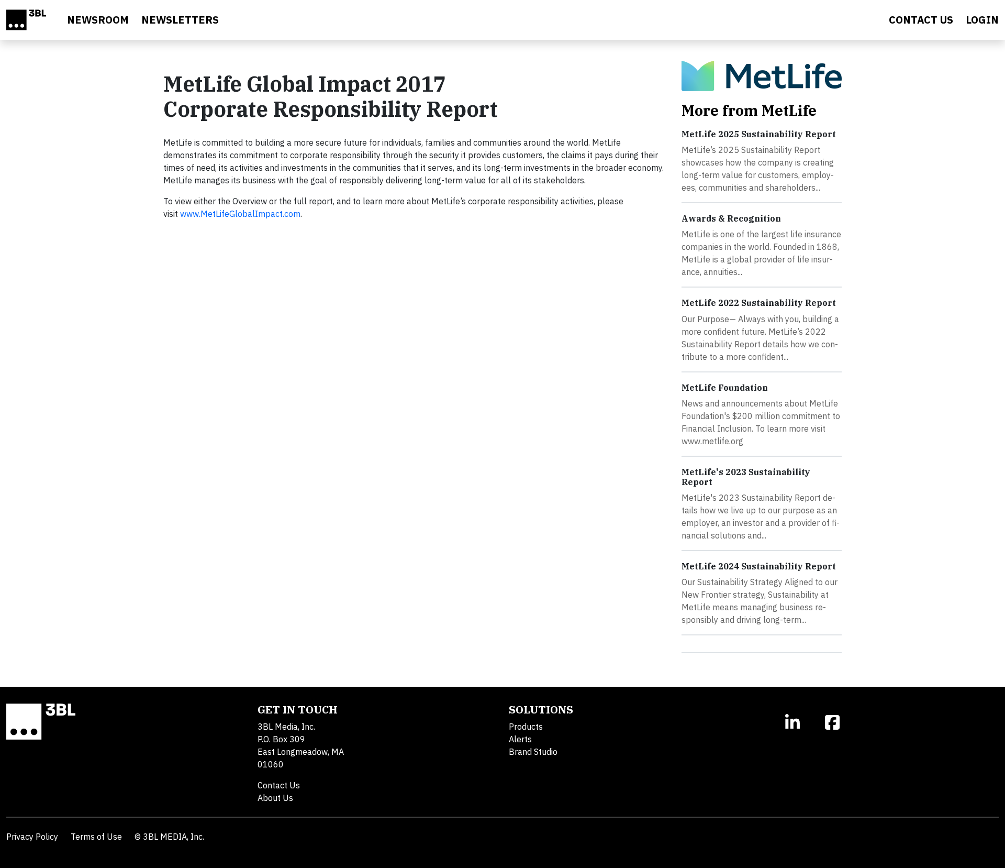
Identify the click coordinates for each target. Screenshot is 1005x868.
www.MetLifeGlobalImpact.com (240, 213)
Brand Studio (533, 751)
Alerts (520, 739)
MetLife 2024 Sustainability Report (759, 566)
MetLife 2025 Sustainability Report (759, 134)
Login (982, 20)
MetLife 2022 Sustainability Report (759, 303)
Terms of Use (96, 836)
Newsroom (98, 20)
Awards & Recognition (731, 218)
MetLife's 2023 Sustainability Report (746, 477)
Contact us (921, 20)
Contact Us (279, 785)
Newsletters (180, 20)
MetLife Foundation (725, 387)
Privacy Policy (32, 836)
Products (526, 726)
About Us (275, 798)
